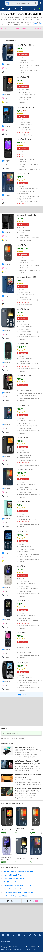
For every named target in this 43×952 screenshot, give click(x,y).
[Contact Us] (2, 935)
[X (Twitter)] (13, 935)
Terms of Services (30, 949)
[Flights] (15, 9)
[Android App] (40, 935)
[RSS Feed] (35, 935)
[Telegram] (29, 935)
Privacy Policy (16, 949)
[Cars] (34, 9)
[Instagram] (24, 935)
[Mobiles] (21, 9)
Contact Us (5, 949)
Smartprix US (5, 941)
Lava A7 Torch (34, 829)
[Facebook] (8, 935)
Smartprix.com (19, 947)
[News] (9, 9)
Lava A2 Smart (35, 858)
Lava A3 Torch (20, 858)
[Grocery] (40, 9)
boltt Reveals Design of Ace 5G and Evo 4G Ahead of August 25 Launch (27, 762)
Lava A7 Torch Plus (20, 829)
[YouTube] (19, 935)
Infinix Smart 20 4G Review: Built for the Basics (28, 776)
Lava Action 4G (6, 829)
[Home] (3, 9)
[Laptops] (28, 9)
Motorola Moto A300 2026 (6, 859)
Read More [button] (38, 24)
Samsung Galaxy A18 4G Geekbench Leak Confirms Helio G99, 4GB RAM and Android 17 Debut (27, 748)
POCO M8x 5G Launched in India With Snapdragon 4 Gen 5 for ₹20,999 (28, 789)
